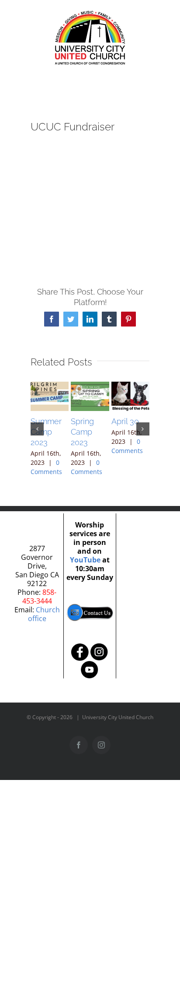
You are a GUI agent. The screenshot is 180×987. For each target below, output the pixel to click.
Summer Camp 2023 (46, 432)
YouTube (85, 560)
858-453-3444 (39, 596)
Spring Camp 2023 (82, 432)
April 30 (125, 421)
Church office (44, 614)
